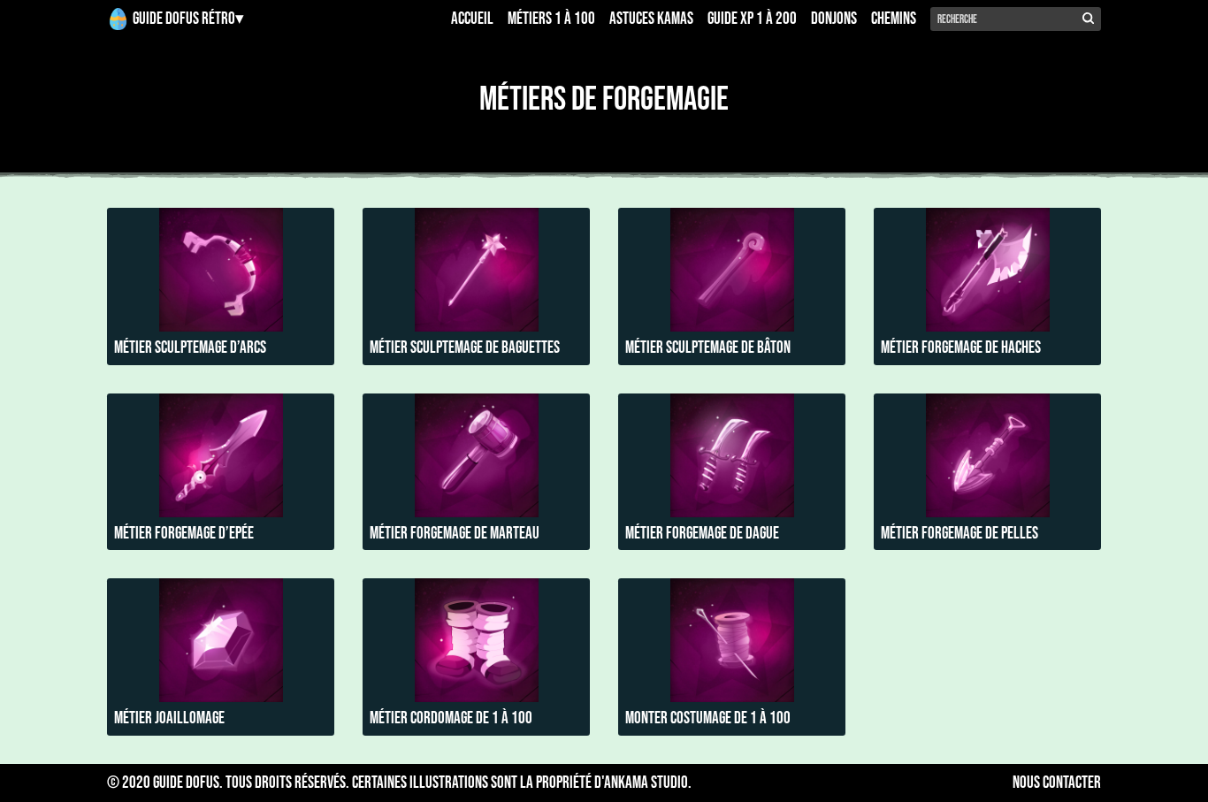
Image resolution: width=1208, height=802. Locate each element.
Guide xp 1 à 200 (752, 19)
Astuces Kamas (651, 19)
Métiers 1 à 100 (551, 19)
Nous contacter (1057, 783)
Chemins (893, 19)
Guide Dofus (186, 783)
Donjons (834, 19)
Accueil (472, 19)
